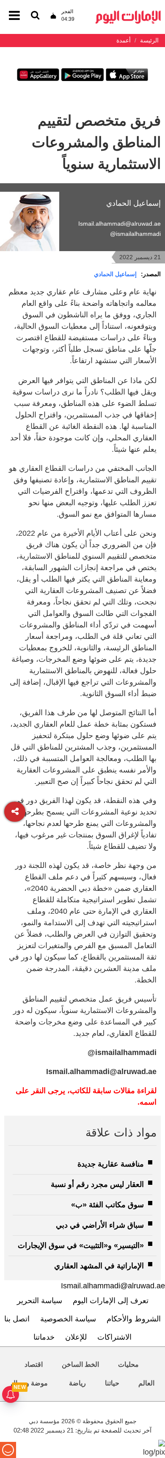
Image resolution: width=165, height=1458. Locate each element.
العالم (146, 1383)
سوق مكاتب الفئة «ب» (107, 1205)
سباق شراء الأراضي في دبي (100, 1225)
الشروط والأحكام (134, 1319)
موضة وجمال (29, 1383)
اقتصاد (34, 1364)
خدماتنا (44, 1337)
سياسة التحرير (39, 1300)
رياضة (77, 1383)
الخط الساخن (80, 1364)
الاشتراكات (114, 1337)
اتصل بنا (17, 1319)
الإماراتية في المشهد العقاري (99, 1266)
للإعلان (76, 1337)
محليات (128, 1364)
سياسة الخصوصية (68, 1319)
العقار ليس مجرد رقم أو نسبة (97, 1184)
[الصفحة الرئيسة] (128, 13)
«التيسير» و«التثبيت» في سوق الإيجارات (81, 1245)
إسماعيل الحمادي (115, 274)
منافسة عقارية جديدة (110, 1164)
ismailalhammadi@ (135, 233)
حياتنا (112, 1383)
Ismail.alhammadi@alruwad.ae (119, 223)
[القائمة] (35, 16)
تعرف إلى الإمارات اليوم (110, 1300)
